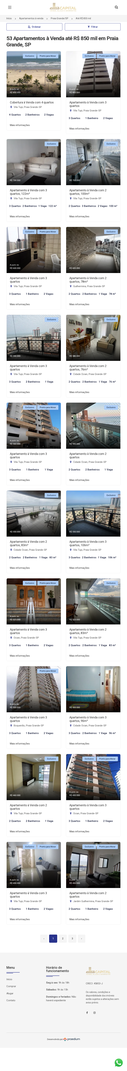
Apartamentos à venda (31, 18)
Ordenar (36, 27)
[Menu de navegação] (10, 7)
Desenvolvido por (55, 1039)
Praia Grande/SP (59, 18)
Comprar (11, 986)
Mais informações (20, 125)
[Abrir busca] (116, 7)
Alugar (9, 993)
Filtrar (94, 27)
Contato (10, 1000)
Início (9, 18)
